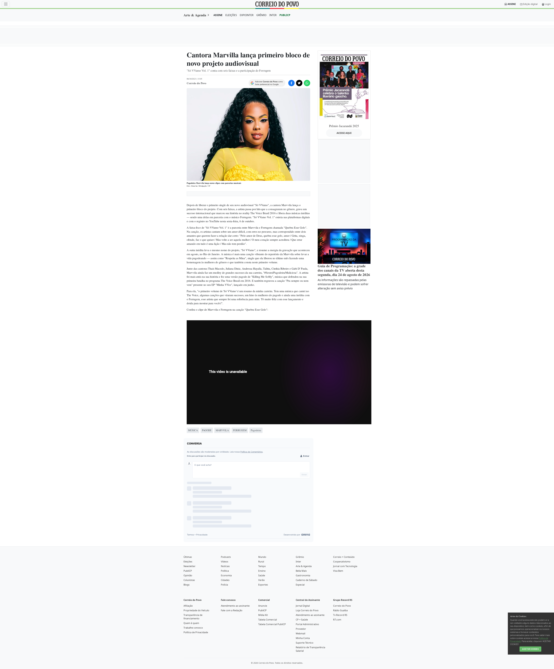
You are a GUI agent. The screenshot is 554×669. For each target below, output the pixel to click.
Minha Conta (303, 638)
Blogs (187, 584)
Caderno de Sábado (306, 580)
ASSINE (217, 15)
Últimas (188, 557)
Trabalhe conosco (193, 627)
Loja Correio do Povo (307, 610)
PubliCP (188, 570)
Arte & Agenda (195, 14)
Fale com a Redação (231, 610)
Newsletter (189, 566)
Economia (226, 575)
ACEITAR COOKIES (530, 649)
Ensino (262, 570)
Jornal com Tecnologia (345, 566)
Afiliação (188, 605)
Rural (261, 561)
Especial (300, 584)
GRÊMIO (261, 15)
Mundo (262, 557)
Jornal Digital (303, 605)
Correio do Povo (342, 605)
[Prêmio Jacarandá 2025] (344, 86)
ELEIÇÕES (231, 15)
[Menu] (6, 4)
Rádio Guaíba (340, 610)
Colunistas (189, 580)
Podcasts (226, 557)
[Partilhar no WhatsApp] (307, 83)
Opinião (188, 575)
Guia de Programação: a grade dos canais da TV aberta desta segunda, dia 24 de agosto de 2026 (344, 270)
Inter (298, 561)
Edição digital (530, 4)
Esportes (263, 584)
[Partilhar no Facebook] (291, 83)
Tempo (262, 566)
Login (548, 4)
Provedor (301, 628)
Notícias (225, 566)
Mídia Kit (263, 615)
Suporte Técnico (304, 642)
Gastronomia (303, 575)
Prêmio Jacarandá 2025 (344, 126)
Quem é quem (191, 623)
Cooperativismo (341, 561)
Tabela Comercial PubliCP (272, 624)
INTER (273, 15)
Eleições (188, 561)
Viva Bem (338, 570)
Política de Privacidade (196, 632)
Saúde (261, 575)
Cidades (225, 580)
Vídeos (224, 561)
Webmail (300, 633)
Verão (261, 580)
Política (225, 570)
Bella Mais (301, 570)
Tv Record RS (340, 615)
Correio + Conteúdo (344, 557)
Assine (512, 4)
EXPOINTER (246, 15)
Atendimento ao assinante (235, 605)
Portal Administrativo (307, 624)
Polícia (224, 584)
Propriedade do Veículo (196, 610)
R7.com (337, 619)
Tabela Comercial (267, 619)
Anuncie (262, 605)
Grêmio (300, 557)
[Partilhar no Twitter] (299, 83)
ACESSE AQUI (344, 133)
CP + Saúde (302, 619)
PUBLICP (284, 15)
